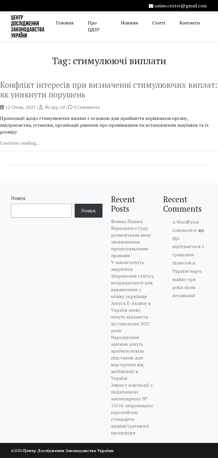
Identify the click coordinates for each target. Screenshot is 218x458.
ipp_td (58, 107)
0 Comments (87, 107)
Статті (158, 23)
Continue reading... (19, 143)
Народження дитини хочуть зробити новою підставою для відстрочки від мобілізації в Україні (127, 357)
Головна (65, 23)
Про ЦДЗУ (94, 26)
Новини (129, 23)
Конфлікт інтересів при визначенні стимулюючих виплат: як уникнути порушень (108, 90)
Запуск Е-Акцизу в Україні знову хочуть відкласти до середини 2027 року (131, 317)
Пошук (18, 198)
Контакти (189, 23)
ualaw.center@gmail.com (180, 6)
